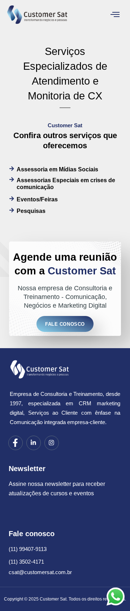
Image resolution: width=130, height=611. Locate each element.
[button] (115, 15)
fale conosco (64, 324)
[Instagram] (51, 443)
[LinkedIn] (33, 443)
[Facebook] (15, 443)
